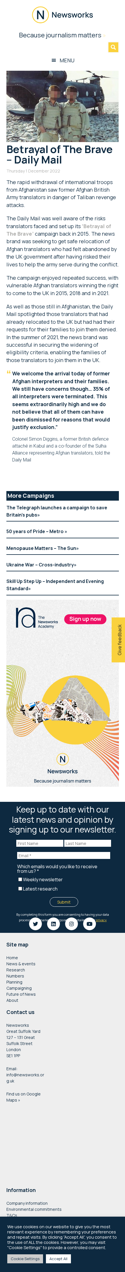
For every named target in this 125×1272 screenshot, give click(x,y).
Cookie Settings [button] (25, 1258)
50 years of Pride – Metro (35, 531)
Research (15, 970)
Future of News (21, 994)
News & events (20, 963)
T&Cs (11, 1215)
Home (12, 957)
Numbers (15, 976)
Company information (27, 1203)
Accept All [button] (58, 1258)
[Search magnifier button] (113, 47)
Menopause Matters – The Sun (41, 548)
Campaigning (19, 988)
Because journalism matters (62, 35)
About (12, 1000)
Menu (67, 60)
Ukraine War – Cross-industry (40, 565)
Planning (14, 982)
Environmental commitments (34, 1209)
